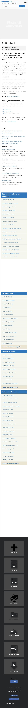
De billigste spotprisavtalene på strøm (12, 239)
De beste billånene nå (8, 199)
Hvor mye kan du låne (8, 427)
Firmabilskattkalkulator (8, 420)
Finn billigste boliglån (8, 358)
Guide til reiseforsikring (8, 339)
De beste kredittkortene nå (9, 224)
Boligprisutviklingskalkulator (10, 402)
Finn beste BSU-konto (8, 365)
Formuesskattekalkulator (9, 424)
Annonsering (14, 695)
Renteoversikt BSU (6, 180)
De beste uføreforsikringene (10, 235)
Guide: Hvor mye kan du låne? (10, 318)
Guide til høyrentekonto (8, 322)
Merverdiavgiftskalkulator (9, 438)
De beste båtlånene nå (8, 217)
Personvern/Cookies (14, 698)
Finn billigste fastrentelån (9, 369)
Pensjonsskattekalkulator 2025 (10, 445)
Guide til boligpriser (7, 311)
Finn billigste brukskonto (9, 362)
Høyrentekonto (7, 109)
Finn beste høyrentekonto (8, 149)
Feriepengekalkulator (8, 416)
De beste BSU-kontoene (9, 214)
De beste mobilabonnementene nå (12, 228)
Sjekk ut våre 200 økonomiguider (12, 346)
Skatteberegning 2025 (8, 452)
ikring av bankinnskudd (14, 96)
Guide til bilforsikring (8, 304)
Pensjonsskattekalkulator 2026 (10, 442)
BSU (4, 113)
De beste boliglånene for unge (10, 203)
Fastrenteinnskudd (8, 111)
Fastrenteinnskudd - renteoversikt (10, 173)
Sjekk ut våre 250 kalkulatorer (11, 463)
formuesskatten (12, 121)
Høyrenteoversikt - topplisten (9, 166)
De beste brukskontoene (9, 210)
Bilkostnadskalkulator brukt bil (10, 399)
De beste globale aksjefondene (11, 249)
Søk (22, 6)
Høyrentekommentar (7, 159)
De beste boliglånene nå (9, 207)
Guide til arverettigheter (9, 300)
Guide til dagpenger (8, 314)
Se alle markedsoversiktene (10, 387)
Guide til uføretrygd (7, 343)
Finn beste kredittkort (8, 380)
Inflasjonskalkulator (7, 434)
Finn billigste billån (7, 355)
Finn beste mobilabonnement (10, 383)
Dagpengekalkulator (8, 409)
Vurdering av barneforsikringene (11, 246)
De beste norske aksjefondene (10, 257)
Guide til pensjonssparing (9, 336)
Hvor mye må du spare (9, 431)
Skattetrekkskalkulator (8, 456)
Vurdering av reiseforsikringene (10, 242)
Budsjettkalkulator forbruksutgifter (11, 406)
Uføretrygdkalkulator (8, 459)
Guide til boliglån (7, 307)
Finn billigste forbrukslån (9, 373)
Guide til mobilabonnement (10, 332)
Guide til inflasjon (7, 329)
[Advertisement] (14, 24)
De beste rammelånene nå (9, 232)
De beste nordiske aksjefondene (11, 253)
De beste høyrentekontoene (10, 221)
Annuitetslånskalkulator (9, 395)
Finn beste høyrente (8, 376)
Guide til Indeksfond (8, 325)
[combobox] (11, 6)
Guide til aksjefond (7, 296)
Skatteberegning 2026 (8, 449)
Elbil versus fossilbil (8, 413)
